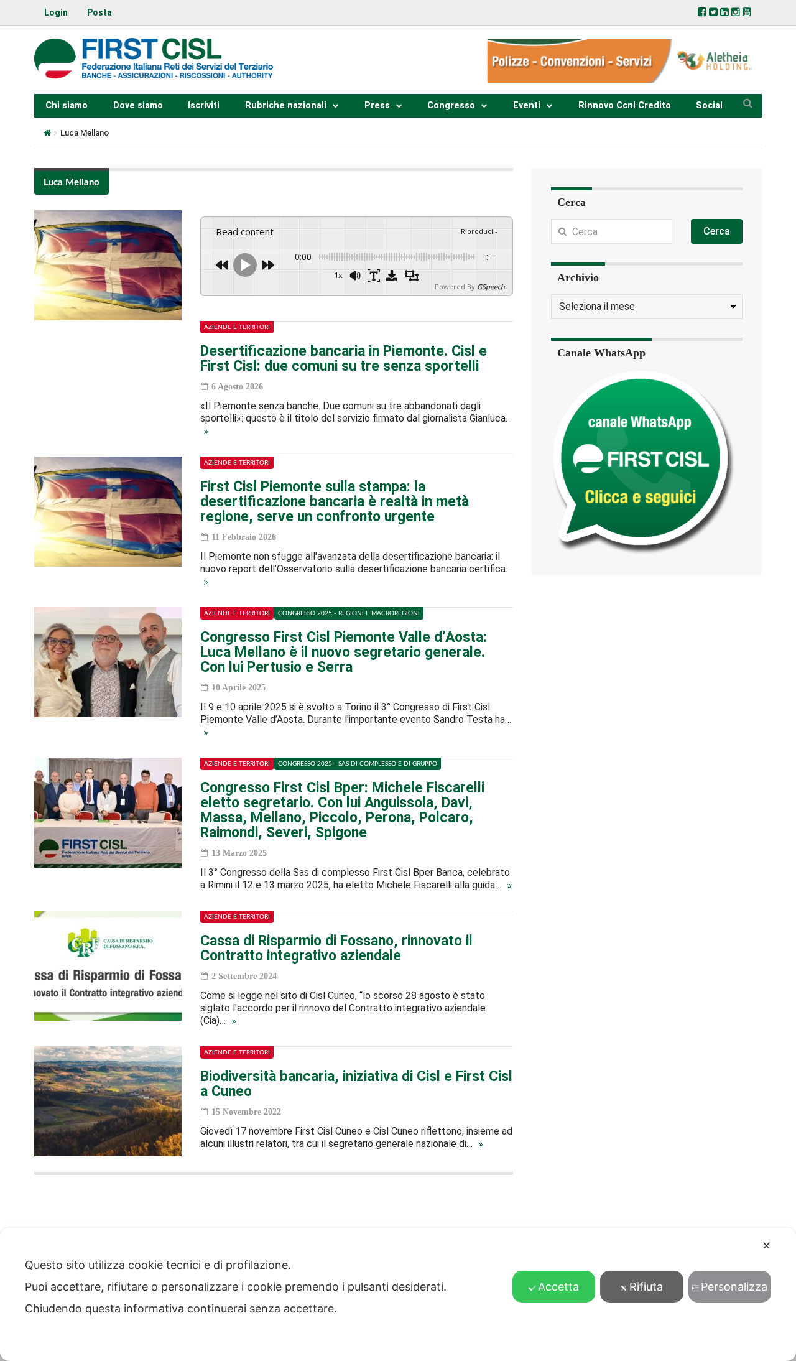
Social (709, 105)
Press (377, 105)
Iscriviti (204, 105)
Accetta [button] (558, 1286)
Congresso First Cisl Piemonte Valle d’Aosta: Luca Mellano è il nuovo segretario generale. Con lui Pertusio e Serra (343, 652)
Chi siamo (66, 105)
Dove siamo (138, 105)
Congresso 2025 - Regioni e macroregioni (349, 613)
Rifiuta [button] (646, 1286)
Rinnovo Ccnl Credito (624, 105)
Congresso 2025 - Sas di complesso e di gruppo (357, 764)
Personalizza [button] (734, 1286)
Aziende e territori (237, 327)
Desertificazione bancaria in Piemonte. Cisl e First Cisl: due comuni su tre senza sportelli (343, 358)
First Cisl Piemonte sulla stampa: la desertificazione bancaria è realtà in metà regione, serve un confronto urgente (334, 501)
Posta (99, 12)
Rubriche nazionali (285, 105)
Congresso (451, 105)
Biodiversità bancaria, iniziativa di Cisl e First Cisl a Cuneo (356, 1084)
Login (56, 12)
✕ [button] (766, 1245)
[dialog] (398, 1294)
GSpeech (491, 286)
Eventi (526, 105)
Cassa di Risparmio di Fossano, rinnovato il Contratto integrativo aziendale (336, 948)
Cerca (716, 231)
